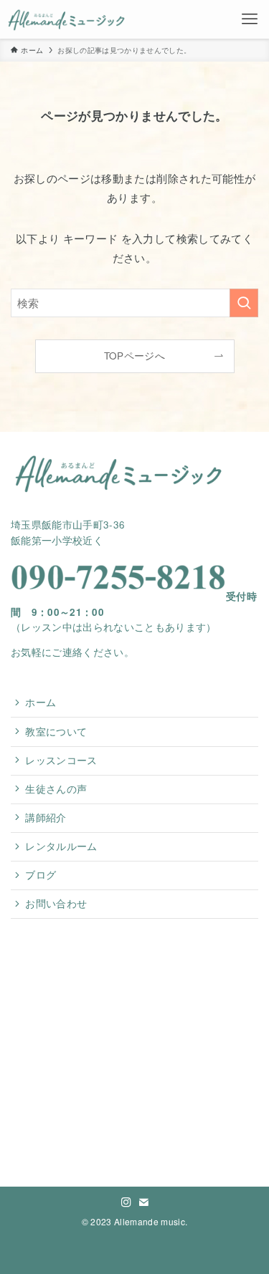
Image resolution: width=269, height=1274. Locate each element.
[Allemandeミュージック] (67, 19)
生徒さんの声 (56, 789)
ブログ (40, 875)
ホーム (40, 702)
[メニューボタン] (249, 19)
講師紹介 (45, 817)
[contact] (143, 1202)
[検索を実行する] (244, 303)
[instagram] (126, 1202)
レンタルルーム (61, 846)
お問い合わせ (56, 903)
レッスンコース (61, 760)
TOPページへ (134, 355)
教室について (56, 731)
